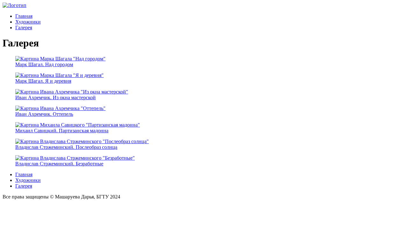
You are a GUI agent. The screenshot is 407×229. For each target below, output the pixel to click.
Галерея (23, 27)
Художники (28, 21)
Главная (23, 16)
